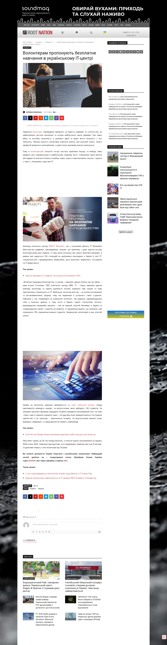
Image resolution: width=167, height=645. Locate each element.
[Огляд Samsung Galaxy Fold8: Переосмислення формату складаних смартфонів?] (112, 217)
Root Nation (27, 42)
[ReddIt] (41, 118)
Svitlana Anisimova (34, 112)
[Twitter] (113, 51)
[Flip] (61, 118)
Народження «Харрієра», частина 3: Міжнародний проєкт (131, 156)
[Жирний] (33, 531)
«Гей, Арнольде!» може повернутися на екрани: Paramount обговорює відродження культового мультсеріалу (125, 106)
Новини (38, 42)
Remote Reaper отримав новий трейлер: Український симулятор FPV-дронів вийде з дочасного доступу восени (48, 602)
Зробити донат (125, 231)
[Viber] (56, 118)
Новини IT (49, 42)
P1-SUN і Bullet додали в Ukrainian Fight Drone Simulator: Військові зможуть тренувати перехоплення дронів (46, 619)
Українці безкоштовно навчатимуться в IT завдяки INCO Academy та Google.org (60, 477)
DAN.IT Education (56, 246)
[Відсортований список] (39, 531)
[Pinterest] (35, 118)
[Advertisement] (62, 180)
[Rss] (110, 51)
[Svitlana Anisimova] (24, 112)
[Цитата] (46, 531)
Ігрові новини (29, 578)
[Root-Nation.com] (37, 32)
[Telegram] (46, 118)
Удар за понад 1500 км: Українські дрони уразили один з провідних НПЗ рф (89, 616)
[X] (30, 118)
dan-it (35, 486)
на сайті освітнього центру (81, 404)
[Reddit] (127, 51)
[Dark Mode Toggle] (164, 637)
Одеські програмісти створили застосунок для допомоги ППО (52, 275)
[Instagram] (131, 51)
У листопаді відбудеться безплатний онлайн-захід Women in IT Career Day (58, 473)
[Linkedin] (124, 51)
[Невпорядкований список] (42, 531)
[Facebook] (25, 118)
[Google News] (141, 51)
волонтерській (37, 151)
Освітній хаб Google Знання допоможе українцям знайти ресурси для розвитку (60, 434)
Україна (41, 489)
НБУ (66, 460)
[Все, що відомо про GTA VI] (112, 188)
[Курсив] (36, 531)
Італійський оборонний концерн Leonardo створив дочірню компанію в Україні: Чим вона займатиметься (83, 586)
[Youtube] (138, 51)
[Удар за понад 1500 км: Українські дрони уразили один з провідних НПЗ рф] (70, 616)
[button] (91, 33)
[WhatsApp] (51, 118)
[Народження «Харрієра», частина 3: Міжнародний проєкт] (112, 157)
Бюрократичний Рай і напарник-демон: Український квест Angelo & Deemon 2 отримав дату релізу (41, 586)
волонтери (37, 131)
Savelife (32, 460)
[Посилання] (49, 531)
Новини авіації (71, 578)
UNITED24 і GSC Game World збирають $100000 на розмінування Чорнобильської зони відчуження (89, 602)
